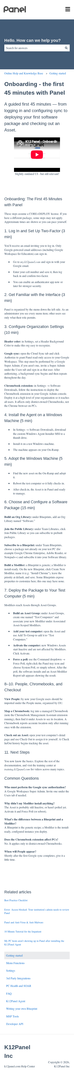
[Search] (66, 48)
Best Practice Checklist (15, 900)
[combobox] (33, 48)
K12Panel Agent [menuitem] (15, 1001)
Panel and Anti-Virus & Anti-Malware (23, 922)
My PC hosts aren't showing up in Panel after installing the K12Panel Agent (34, 942)
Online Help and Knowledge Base (23, 73)
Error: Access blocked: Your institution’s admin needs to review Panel (36, 911)
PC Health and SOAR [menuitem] (18, 986)
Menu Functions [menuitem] (15, 963)
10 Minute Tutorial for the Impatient (22, 931)
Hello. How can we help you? (32, 40)
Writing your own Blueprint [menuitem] (21, 1008)
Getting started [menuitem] (14, 955)
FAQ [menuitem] (9, 993)
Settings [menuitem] (10, 970)
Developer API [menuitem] (14, 1024)
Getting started (57, 73)
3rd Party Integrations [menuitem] (18, 978)
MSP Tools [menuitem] (12, 1016)
